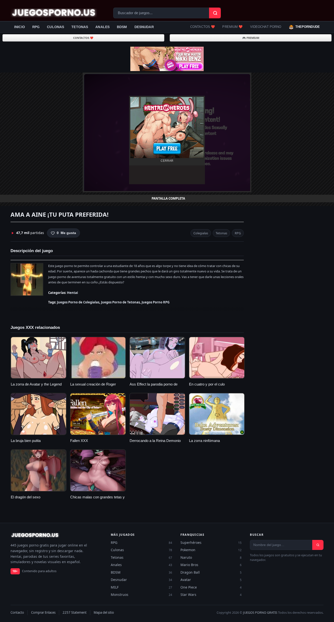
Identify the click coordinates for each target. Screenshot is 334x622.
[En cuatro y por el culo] (216, 357)
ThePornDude (307, 27)
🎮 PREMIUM (250, 38)
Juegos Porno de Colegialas (78, 302)
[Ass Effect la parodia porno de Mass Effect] (157, 357)
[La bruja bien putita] (38, 414)
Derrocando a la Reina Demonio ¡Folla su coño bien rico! (155, 443)
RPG (36, 27)
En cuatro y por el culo (207, 384)
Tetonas (79, 27)
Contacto (17, 612)
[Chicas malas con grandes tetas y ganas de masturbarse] (97, 470)
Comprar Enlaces (43, 612)
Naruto (211, 557)
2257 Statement (75, 612)
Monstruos (141, 594)
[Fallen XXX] (97, 414)
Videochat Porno (265, 27)
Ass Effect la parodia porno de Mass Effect (154, 386)
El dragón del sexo (25, 497)
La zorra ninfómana (204, 441)
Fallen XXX (79, 441)
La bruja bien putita (26, 441)
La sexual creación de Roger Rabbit (93, 386)
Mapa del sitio (104, 612)
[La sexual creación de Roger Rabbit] (97, 357)
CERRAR (167, 160)
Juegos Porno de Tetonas (120, 302)
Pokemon (211, 549)
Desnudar (144, 27)
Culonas (55, 27)
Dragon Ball (211, 572)
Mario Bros (211, 564)
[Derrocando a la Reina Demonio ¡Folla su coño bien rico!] (157, 414)
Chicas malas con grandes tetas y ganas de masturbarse (97, 499)
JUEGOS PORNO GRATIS (260, 612)
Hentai (72, 292)
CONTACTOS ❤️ (202, 27)
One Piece (211, 587)
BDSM (122, 27)
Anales (102, 27)
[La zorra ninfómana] (216, 414)
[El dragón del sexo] (38, 470)
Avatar (211, 579)
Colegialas (200, 233)
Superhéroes (211, 542)
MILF (141, 587)
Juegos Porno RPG (155, 302)
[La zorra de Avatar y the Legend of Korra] (38, 357)
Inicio (19, 27)
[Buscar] (317, 545)
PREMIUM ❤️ (232, 27)
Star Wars (211, 594)
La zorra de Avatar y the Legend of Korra (36, 386)
